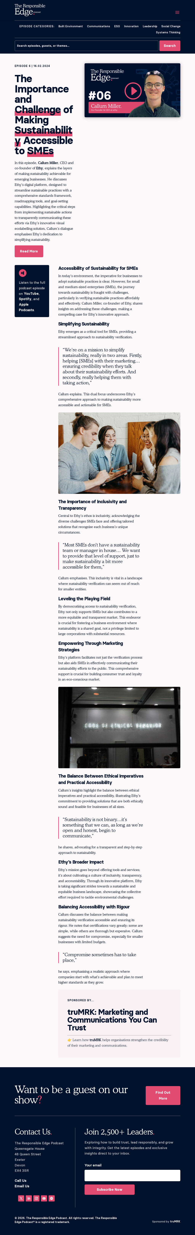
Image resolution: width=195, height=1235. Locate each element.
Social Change (170, 26)
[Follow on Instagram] (36, 1198)
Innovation (131, 26)
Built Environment (70, 26)
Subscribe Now (109, 1190)
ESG (117, 26)
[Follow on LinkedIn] (29, 1198)
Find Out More (163, 1095)
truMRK (95, 1040)
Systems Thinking (168, 32)
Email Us (22, 1186)
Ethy (39, 168)
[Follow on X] (21, 1198)
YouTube (31, 293)
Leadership (150, 26)
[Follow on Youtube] (44, 1198)
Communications (98, 26)
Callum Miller (48, 163)
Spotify (25, 299)
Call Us (20, 1181)
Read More (29, 251)
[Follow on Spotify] (52, 1198)
